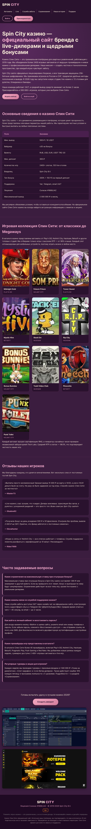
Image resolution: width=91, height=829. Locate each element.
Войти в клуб (29, 96)
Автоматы (8, 11)
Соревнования (44, 11)
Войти (7, 18)
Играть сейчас (10, 96)
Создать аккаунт (45, 702)
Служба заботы (28, 11)
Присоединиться (23, 18)
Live (17, 11)
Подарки (72, 11)
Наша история (59, 11)
